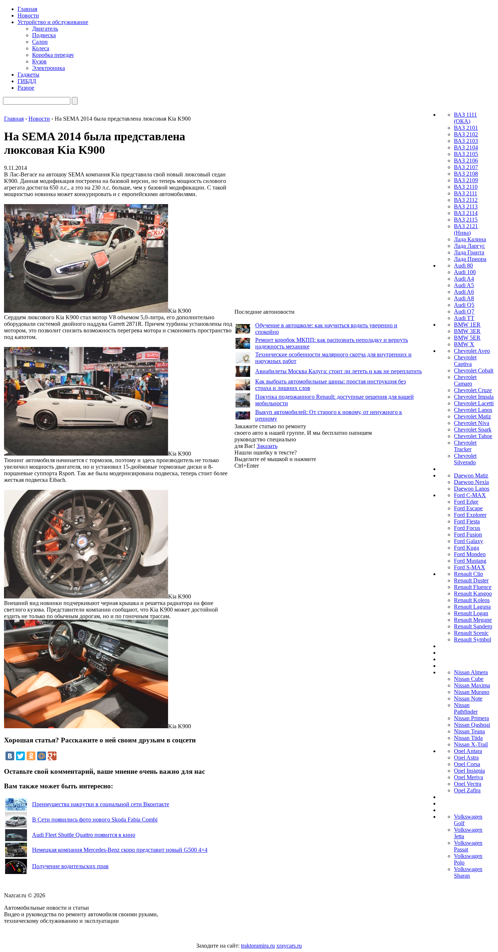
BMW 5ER (467, 338)
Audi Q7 (464, 311)
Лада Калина (470, 239)
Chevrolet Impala (474, 397)
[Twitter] (20, 756)
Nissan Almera (471, 672)
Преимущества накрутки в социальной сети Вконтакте (100, 804)
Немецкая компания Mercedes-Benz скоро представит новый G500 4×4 (119, 850)
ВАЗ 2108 (466, 174)
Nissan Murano (471, 692)
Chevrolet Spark (472, 429)
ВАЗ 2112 (466, 200)
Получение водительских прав (70, 866)
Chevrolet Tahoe (473, 436)
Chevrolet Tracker (465, 446)
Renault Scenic (471, 633)
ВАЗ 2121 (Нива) (466, 229)
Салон (40, 42)
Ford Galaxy (468, 541)
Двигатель (45, 29)
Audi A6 (464, 292)
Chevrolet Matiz (472, 416)
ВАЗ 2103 (466, 141)
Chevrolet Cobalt (473, 370)
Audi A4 (464, 279)
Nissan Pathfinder (466, 708)
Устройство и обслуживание (52, 22)
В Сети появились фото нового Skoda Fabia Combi (94, 819)
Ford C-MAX (470, 495)
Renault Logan (471, 613)
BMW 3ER (467, 331)
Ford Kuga (466, 548)
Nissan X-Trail (471, 744)
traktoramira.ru (258, 946)
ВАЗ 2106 (466, 160)
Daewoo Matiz (471, 475)
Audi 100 (465, 272)
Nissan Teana (469, 731)
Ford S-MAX (469, 567)
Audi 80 (463, 265)
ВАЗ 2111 (465, 193)
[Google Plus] (52, 756)
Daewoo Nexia (471, 482)
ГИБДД (26, 81)
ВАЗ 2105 (466, 154)
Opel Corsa (467, 764)
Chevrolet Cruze (473, 390)
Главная (27, 9)
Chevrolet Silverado (465, 459)
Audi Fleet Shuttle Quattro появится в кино (83, 835)
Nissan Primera (471, 718)
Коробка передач (53, 55)
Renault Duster (471, 580)
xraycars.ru (289, 946)
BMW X (464, 344)
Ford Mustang (470, 561)
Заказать (267, 446)
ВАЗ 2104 (466, 147)
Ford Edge (466, 502)
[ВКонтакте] (9, 756)
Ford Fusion (468, 534)
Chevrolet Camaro (465, 380)
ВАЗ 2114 (466, 213)
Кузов (39, 61)
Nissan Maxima (472, 685)
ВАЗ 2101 (466, 128)
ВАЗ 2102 (466, 134)
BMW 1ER (467, 324)
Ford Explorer (470, 515)
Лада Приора (470, 259)
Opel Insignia (469, 771)
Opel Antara (468, 751)
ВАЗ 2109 (466, 180)
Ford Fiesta (467, 521)
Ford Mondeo (470, 554)
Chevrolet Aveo (472, 351)
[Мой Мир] (41, 756)
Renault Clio (468, 574)
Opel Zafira (467, 790)
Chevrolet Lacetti (474, 403)
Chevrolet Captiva (465, 360)
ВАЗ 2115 (466, 219)
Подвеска (44, 35)
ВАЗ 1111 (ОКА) (465, 118)
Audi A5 (464, 285)
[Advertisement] (289, 578)
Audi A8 (464, 298)
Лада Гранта (469, 252)
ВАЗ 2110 (466, 187)
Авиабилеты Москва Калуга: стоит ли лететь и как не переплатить (338, 371)
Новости (28, 15)
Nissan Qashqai (472, 725)
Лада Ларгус (469, 246)
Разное (25, 88)
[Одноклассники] (31, 756)
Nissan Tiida (468, 738)
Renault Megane (473, 620)
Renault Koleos (472, 600)
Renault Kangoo (473, 593)
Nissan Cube (468, 679)
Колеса (40, 48)
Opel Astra (466, 757)
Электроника (48, 68)
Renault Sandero (473, 626)
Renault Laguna (472, 607)
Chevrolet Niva (471, 423)
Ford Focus (467, 528)
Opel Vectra (467, 784)
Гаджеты (28, 74)
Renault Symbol (472, 639)
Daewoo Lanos (471, 488)
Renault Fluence (472, 587)
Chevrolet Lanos (473, 410)
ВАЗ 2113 (466, 206)
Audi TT (464, 318)
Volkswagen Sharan (468, 872)
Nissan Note (468, 698)
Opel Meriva (468, 777)
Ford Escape (468, 508)
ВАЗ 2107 (466, 167)
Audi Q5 (464, 305)
